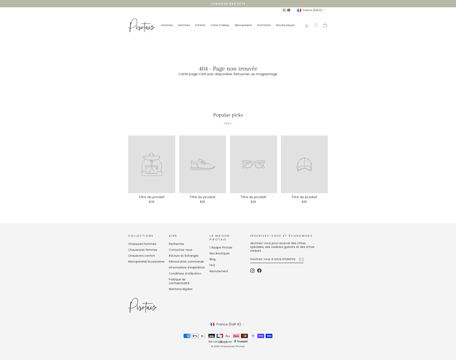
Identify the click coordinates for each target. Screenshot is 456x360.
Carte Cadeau (220, 25)
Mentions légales (181, 289)
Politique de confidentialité (179, 281)
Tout (228, 123)
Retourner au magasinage (255, 74)
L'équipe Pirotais (221, 247)
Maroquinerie (243, 25)
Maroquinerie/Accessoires (146, 261)
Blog (213, 259)
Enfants (200, 25)
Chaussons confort (141, 256)
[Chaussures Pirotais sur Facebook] (259, 270)
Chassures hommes (142, 244)
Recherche (176, 244)
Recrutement (219, 271)
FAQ (212, 265)
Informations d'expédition (187, 267)
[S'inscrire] (301, 259)
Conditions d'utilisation (185, 273)
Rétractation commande (186, 261)
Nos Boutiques (285, 25)
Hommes (184, 25)
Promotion (264, 25)
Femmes (167, 25)
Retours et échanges (184, 256)
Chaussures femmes (142, 250)
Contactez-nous (180, 250)
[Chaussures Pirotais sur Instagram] (252, 270)
